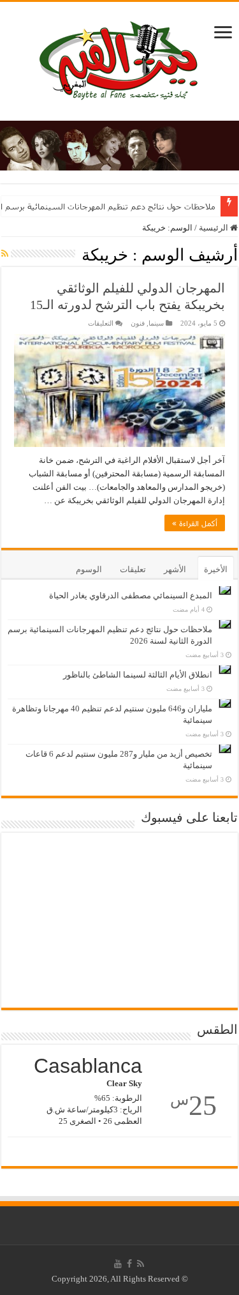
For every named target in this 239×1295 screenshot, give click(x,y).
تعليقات (133, 569)
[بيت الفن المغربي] (120, 58)
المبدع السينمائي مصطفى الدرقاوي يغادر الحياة (130, 595)
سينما (156, 323)
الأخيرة (216, 569)
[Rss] (140, 1263)
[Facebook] (129, 1263)
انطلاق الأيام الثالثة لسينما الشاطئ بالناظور (137, 674)
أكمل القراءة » (194, 523)
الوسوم (89, 569)
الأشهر (175, 569)
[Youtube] (118, 1263)
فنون (138, 323)
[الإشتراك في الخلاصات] (4, 254)
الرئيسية (214, 227)
